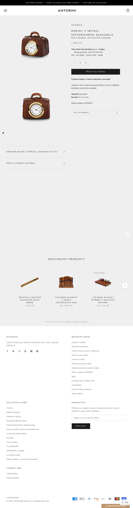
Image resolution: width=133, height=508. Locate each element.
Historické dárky (58, 322)
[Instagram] (19, 351)
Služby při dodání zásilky (16, 433)
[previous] (8, 286)
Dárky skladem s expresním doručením (22, 459)
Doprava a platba (78, 342)
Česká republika (12, 478)
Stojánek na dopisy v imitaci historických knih (66, 300)
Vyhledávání (77, 385)
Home (48, 322)
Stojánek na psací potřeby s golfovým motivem (103, 300)
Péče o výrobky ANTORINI (20, 163)
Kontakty (10, 438)
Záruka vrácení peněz (80, 355)
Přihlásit (80, 426)
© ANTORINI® (12, 497)
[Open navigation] (5, 10)
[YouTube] (31, 351)
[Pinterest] (25, 351)
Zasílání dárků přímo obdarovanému (20, 425)
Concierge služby (13, 455)
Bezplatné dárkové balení (16, 421)
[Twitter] (13, 351)
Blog (73, 376)
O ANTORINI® (12, 446)
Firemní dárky (11, 442)
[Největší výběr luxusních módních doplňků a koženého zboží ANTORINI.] (67, 10)
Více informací (81, 112)
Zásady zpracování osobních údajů (85, 368)
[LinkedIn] (37, 351)
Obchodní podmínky (80, 346)
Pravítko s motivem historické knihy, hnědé (30, 300)
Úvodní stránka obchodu (81, 389)
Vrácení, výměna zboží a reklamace (85, 351)
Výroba (9, 408)
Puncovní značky (78, 359)
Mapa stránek (77, 393)
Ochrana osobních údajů (81, 363)
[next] (125, 286)
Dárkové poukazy (13, 412)
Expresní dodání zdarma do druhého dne (22, 429)
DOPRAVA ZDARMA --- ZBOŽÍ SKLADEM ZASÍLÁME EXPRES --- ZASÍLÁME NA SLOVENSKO (66, 2)
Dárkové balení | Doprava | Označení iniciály (32, 152)
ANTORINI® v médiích (15, 450)
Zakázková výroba (13, 416)
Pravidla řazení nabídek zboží (83, 381)
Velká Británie (12, 473)
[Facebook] (7, 351)
